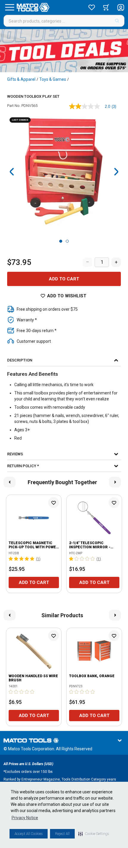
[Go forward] (116, 171)
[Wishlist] (91, 7)
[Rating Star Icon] (11, 558)
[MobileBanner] (64, 50)
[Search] (117, 20)
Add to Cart (64, 279)
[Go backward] (12, 171)
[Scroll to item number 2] (67, 241)
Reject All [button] (62, 834)
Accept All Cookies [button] (29, 834)
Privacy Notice (25, 817)
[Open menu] (9, 7)
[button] (93, 833)
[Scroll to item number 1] (60, 241)
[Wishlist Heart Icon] (53, 502)
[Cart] (106, 7)
